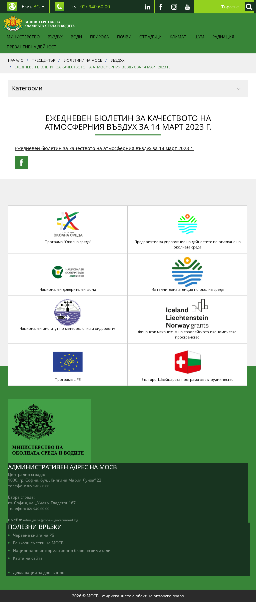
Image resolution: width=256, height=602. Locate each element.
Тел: (90, 6)
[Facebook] (161, 6)
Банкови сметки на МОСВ (38, 542)
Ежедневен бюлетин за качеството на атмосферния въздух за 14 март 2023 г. (104, 148)
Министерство (23, 36)
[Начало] (39, 23)
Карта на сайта (28, 558)
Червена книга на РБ (33, 535)
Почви (124, 36)
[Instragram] (174, 6)
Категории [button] (27, 88)
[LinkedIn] (147, 6)
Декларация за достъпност (39, 572)
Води (76, 36)
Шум (199, 36)
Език (31, 6)
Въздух (55, 36)
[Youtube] (187, 6)
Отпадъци (150, 36)
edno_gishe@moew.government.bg (50, 520)
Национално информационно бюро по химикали (62, 550)
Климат (178, 36)
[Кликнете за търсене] (248, 7)
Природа (99, 36)
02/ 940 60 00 (38, 486)
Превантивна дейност (31, 46)
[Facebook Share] (21, 162)
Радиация (223, 36)
